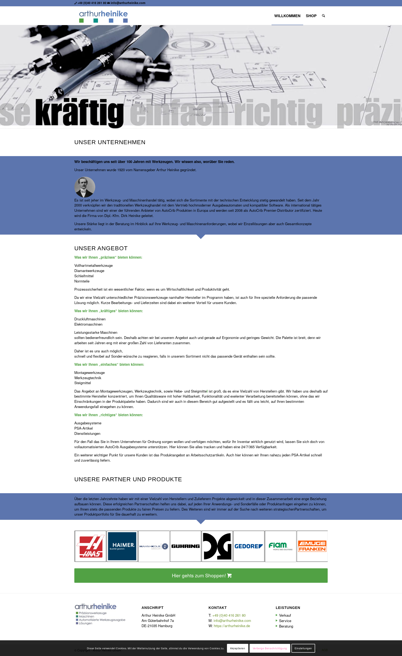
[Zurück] (3, 76)
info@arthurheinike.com (128, 3)
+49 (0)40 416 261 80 (91, 3)
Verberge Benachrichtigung (270, 648)
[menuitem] (287, 15)
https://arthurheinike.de (232, 625)
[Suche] (323, 15)
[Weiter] (398, 76)
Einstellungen (303, 648)
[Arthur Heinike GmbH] (103, 15)
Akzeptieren (237, 648)
